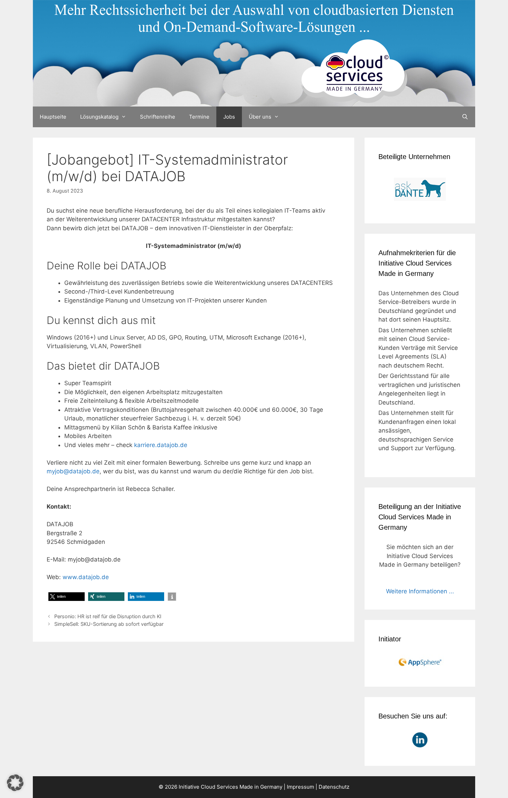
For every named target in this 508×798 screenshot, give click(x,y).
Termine (199, 116)
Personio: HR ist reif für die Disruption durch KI (107, 616)
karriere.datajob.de (160, 445)
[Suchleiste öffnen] (465, 116)
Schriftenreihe (157, 116)
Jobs (229, 116)
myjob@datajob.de (73, 471)
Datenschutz (334, 786)
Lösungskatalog (99, 116)
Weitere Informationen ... (420, 591)
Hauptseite (53, 116)
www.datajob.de (86, 577)
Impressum (300, 786)
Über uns (260, 116)
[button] (66, 596)
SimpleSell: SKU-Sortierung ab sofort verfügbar (108, 624)
